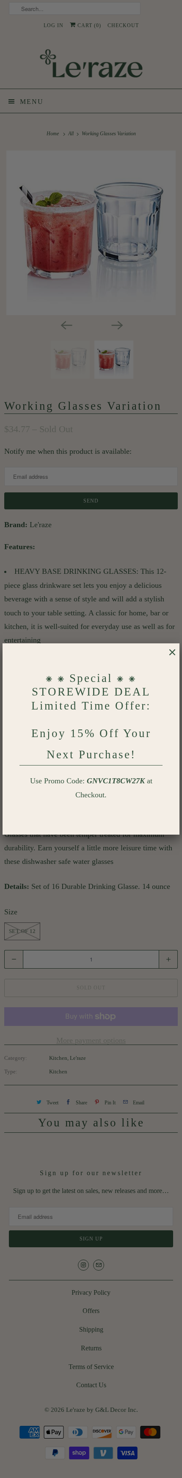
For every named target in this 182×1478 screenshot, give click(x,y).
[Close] (168, 656)
